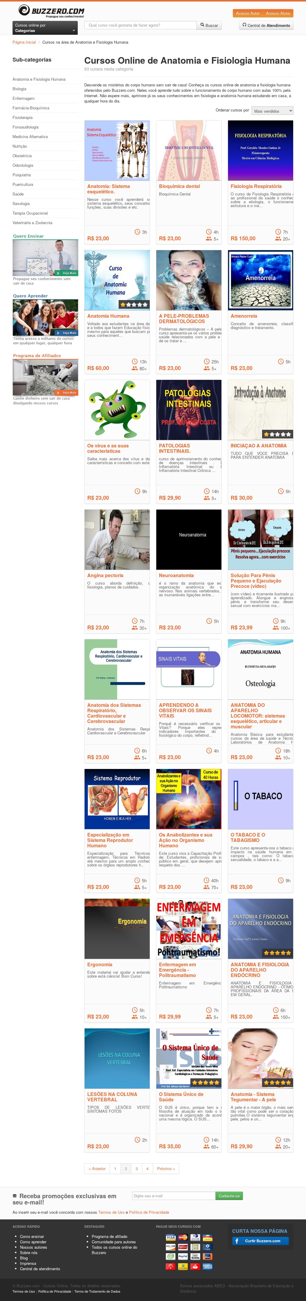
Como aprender (33, 1242)
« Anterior (97, 1168)
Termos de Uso (111, 1212)
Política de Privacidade (149, 1212)
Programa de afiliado (109, 1236)
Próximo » (166, 1168)
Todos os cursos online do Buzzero (114, 1249)
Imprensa (28, 1263)
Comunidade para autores (114, 1242)
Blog (24, 1258)
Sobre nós (29, 1252)
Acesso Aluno (278, 13)
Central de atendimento (40, 1268)
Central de (268, 25)
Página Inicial (24, 42)
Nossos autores (33, 1247)
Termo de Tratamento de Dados (97, 1291)
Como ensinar (32, 1236)
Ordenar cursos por (232, 110)
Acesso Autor (248, 13)
